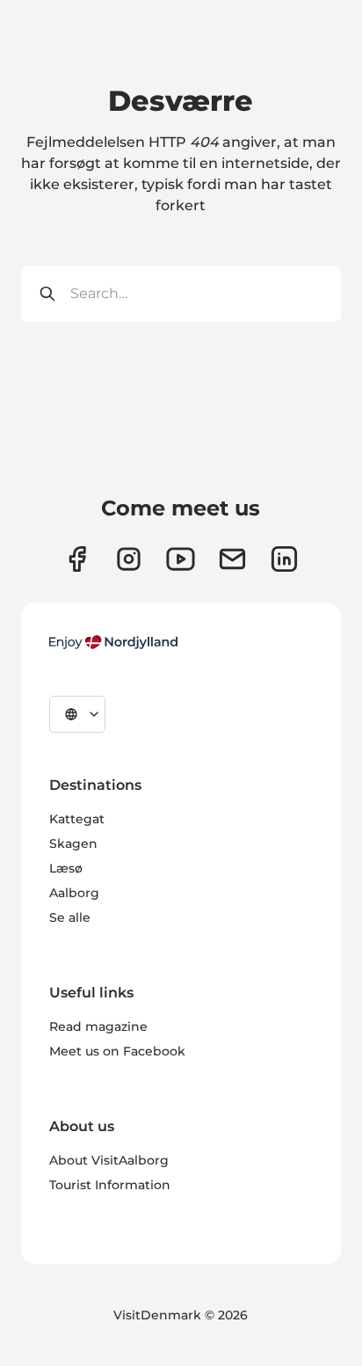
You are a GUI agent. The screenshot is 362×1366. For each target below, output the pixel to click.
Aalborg (74, 893)
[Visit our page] (128, 559)
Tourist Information (109, 1185)
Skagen (73, 843)
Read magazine (98, 1026)
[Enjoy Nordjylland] (113, 642)
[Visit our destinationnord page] (284, 559)
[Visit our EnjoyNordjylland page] (180, 559)
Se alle (69, 917)
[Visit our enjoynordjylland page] (77, 559)
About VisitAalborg (109, 1160)
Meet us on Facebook (117, 1051)
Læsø (66, 868)
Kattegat (77, 819)
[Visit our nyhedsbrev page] (232, 559)
